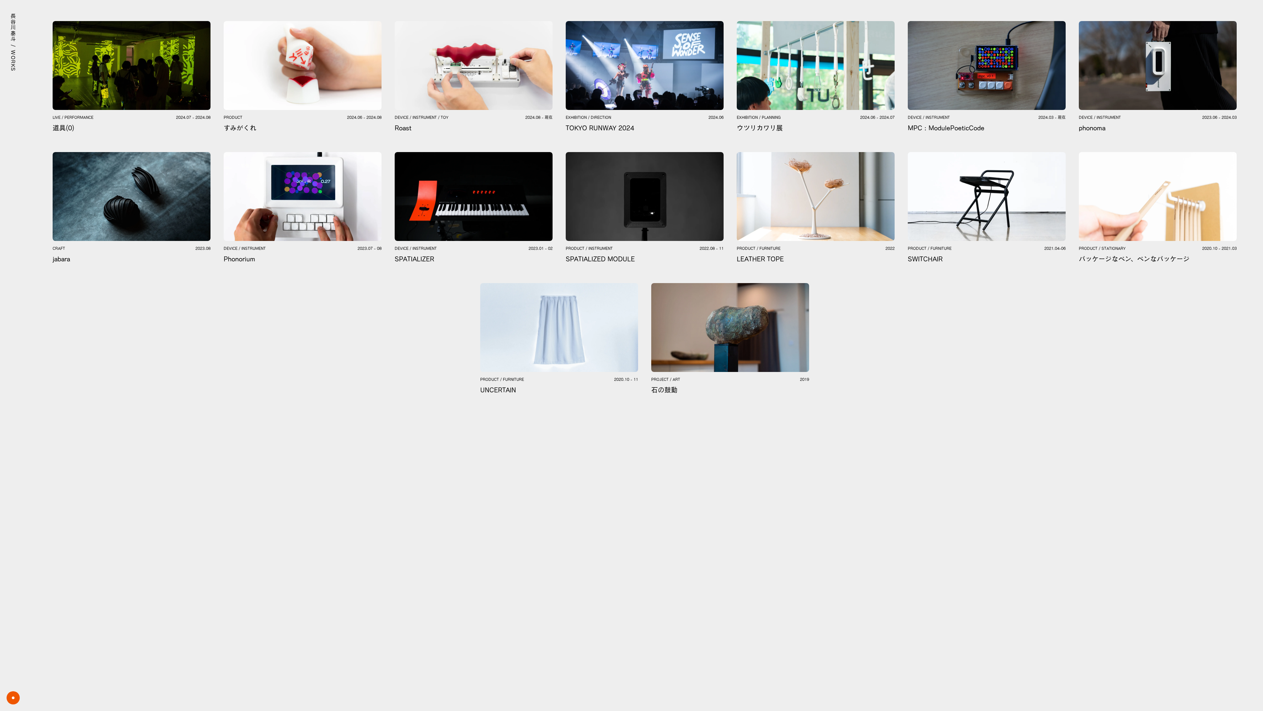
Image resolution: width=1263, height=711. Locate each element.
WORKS (13, 60)
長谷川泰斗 (13, 27)
